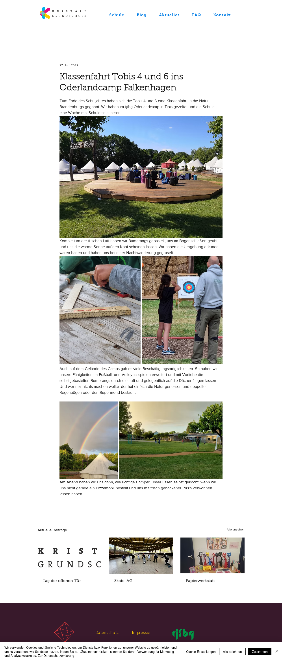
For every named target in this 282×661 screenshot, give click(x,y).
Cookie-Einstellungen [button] (201, 651)
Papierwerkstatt (200, 581)
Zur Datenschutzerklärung (56, 655)
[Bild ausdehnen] (100, 310)
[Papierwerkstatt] (212, 555)
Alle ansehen (236, 529)
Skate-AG (123, 581)
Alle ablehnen (232, 651)
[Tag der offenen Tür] (69, 555)
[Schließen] (276, 651)
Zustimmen (260, 651)
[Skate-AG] (141, 556)
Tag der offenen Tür (62, 581)
